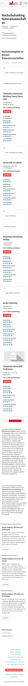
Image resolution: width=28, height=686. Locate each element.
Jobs (8, 664)
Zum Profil (7, 111)
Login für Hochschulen (15, 654)
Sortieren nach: (6, 62)
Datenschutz (21, 662)
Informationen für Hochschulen (15, 657)
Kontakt (12, 649)
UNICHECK (20, 674)
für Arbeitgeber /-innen (15, 659)
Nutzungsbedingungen (11, 662)
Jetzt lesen (5, 549)
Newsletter (18, 649)
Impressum (21, 664)
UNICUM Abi (14, 674)
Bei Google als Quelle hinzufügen (14, 670)
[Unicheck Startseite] (13, 3)
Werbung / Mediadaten (15, 652)
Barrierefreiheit (14, 664)
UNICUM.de (7, 674)
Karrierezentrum (14, 676)
